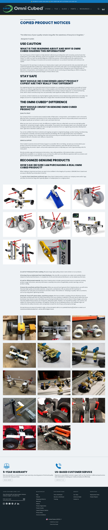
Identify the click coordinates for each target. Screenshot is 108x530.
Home (21, 19)
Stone (48, 9)
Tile (57, 9)
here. (84, 277)
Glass (65, 9)
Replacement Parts (94, 494)
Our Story (75, 494)
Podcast (38, 497)
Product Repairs (94, 497)
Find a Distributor (58, 494)
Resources (85, 9)
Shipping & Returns (41, 499)
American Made (77, 497)
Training (56, 499)
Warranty (38, 501)
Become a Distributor (59, 497)
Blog (37, 494)
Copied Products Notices (42, 510)
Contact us (60, 480)
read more (7, 480)
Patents (38, 503)
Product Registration (41, 506)
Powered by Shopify (54, 524)
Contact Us (76, 499)
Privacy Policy (39, 512)
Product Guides (40, 508)
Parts (74, 9)
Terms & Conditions (41, 515)
